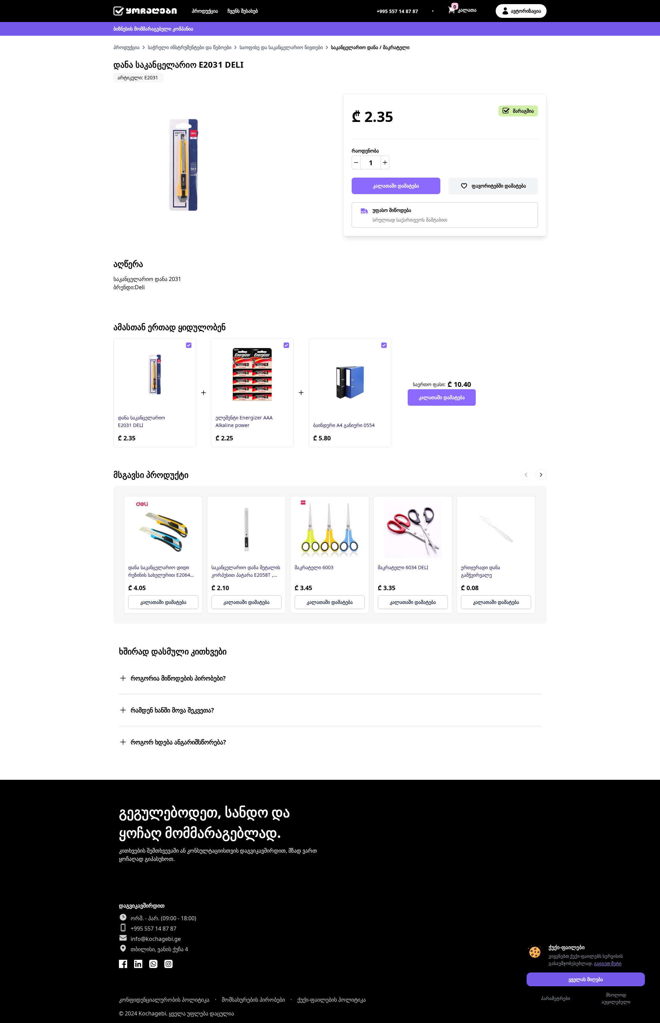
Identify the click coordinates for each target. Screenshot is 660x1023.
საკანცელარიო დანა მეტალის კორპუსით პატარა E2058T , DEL (245, 571)
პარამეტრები (555, 998)
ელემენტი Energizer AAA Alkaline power (244, 421)
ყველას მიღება (586, 979)
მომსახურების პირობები (253, 999)
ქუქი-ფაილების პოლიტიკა (331, 999)
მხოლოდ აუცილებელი (616, 998)
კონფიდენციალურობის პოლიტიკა (164, 999)
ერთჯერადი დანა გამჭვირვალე (480, 571)
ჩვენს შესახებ (243, 11)
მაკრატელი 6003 (314, 567)
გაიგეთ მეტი (608, 963)
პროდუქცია (205, 11)
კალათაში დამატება (396, 185)
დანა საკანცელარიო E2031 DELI (141, 421)
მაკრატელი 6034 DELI (403, 567)
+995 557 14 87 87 (397, 11)
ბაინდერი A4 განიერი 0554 (344, 425)
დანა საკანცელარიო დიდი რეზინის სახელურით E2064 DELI (159, 571)
